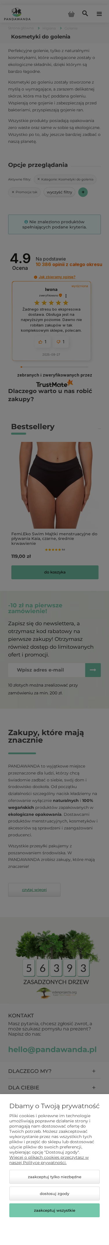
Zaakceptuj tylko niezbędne (54, 1176)
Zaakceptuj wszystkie (54, 1210)
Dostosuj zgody (54, 1193)
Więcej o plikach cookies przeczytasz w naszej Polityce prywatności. (49, 1160)
